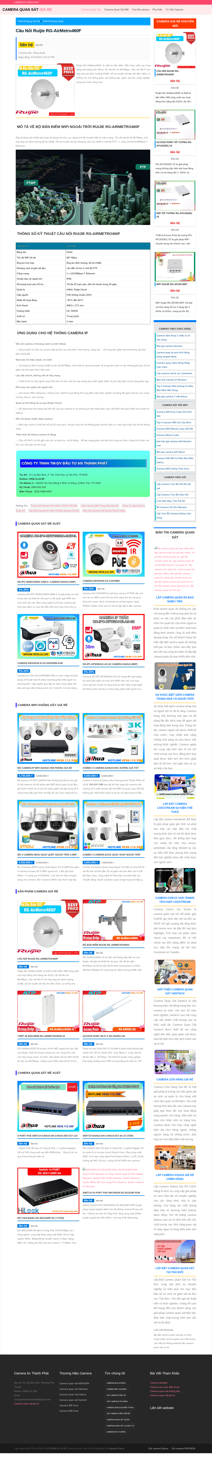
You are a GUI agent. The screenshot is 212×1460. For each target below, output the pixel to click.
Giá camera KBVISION (183, 1448)
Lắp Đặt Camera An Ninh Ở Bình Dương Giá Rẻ (54, 510)
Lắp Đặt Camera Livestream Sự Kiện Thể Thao (175, 808)
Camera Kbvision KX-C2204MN (101, 581)
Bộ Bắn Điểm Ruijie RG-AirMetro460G (106, 945)
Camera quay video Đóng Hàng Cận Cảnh (173, 365)
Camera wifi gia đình (116, 1389)
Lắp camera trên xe (116, 1395)
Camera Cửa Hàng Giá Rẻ (175, 1079)
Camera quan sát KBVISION (74, 1383)
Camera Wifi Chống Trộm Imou (173, 468)
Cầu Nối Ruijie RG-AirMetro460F (48, 30)
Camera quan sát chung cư (120, 1426)
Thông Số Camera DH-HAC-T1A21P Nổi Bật (54, 505)
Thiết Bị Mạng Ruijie (52, 21)
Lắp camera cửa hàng (117, 1401)
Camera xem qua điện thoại (164, 1387)
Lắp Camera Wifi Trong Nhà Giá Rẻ (99, 505)
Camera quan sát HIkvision (73, 1389)
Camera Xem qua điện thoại (119, 1408)
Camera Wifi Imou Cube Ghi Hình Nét (174, 414)
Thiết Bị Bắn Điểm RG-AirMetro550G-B (41, 1036)
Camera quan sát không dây (165, 1391)
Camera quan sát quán (118, 1420)
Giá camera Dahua (158, 1448)
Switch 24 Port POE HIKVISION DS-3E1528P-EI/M (111, 1192)
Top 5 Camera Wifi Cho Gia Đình (174, 422)
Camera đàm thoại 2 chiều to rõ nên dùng (173, 337)
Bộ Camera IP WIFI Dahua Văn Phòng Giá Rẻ (44, 768)
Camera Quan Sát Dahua (72, 1394)
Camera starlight (158, 1382)
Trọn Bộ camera (140, 9)
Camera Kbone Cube (168, 435)
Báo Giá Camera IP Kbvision (171, 379)
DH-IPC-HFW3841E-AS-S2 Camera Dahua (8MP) (110, 664)
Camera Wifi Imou (68, 1405)
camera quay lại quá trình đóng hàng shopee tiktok (173, 354)
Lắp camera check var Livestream (174, 373)
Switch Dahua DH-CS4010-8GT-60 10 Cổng (108, 1135)
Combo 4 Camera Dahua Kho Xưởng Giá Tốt (111, 768)
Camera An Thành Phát (31, 1373)
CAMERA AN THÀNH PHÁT (26, 2)
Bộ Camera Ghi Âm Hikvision (172, 507)
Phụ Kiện (157, 9)
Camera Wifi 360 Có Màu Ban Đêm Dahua (175, 460)
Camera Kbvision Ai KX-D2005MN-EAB (40, 663)
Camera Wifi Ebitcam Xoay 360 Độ (175, 428)
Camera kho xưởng (116, 1432)
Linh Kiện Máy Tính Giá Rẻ (171, 501)
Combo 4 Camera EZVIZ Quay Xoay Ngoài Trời (111, 854)
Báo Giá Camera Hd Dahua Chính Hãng (104, 510)
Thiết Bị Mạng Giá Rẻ (28, 21)
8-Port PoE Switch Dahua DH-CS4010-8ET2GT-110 (47, 1135)
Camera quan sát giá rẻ (26, 1403)
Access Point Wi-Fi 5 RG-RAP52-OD (104, 1036)
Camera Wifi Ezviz (69, 1411)
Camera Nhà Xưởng (116, 1383)
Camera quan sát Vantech (73, 1400)
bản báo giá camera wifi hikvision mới (174, 443)
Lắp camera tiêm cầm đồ (118, 1413)
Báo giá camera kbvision (169, 346)
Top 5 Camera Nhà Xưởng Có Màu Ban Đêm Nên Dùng (175, 388)
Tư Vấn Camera (174, 9)
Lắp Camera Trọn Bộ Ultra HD (172, 494)
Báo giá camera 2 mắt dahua (172, 396)
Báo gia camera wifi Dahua (171, 452)
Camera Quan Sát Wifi (116, 9)
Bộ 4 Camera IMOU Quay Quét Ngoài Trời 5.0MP (47, 854)
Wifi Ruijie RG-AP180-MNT (171, 284)
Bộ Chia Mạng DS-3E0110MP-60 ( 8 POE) (40, 1218)
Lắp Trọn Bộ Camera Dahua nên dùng (174, 515)
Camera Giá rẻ (116, 1448)
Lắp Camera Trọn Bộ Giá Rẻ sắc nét (174, 486)
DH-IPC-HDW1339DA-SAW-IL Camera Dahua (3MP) (46, 582)
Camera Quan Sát (27, 9)
